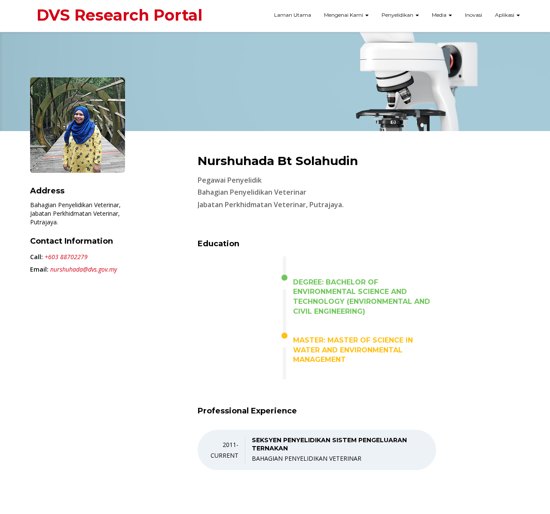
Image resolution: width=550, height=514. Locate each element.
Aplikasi (505, 15)
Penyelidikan (398, 15)
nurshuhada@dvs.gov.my (83, 269)
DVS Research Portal (119, 15)
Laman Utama (292, 15)
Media (440, 15)
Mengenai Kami (344, 15)
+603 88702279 (66, 257)
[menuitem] (293, 16)
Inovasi (473, 15)
